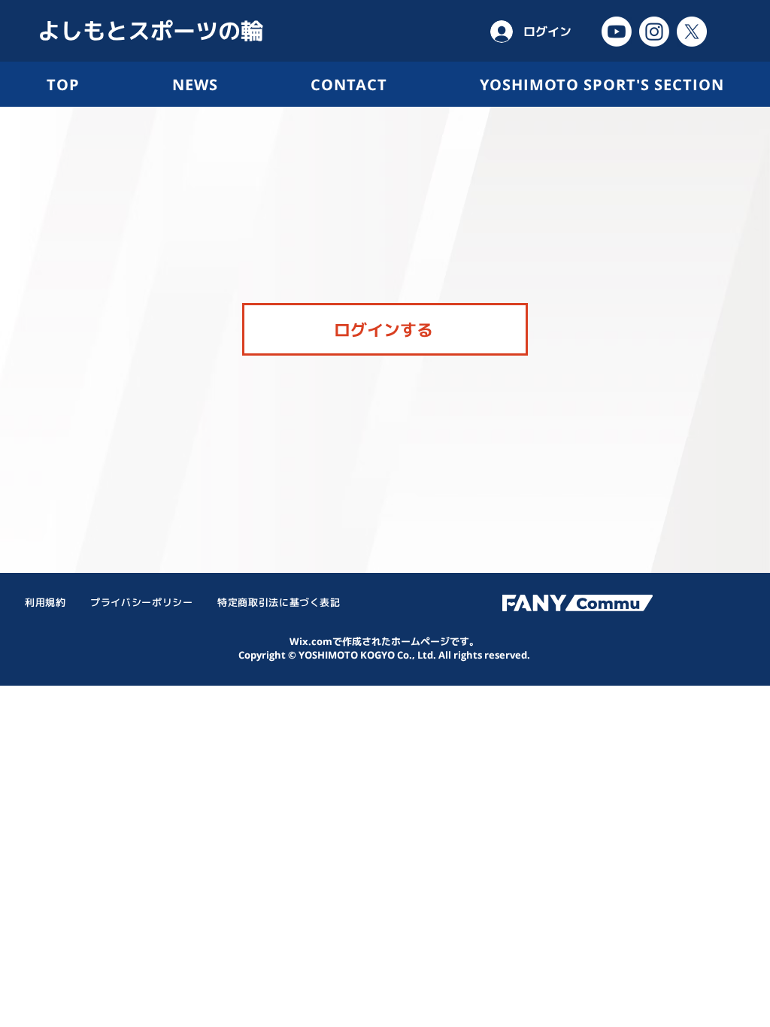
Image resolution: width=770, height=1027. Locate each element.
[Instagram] (654, 32)
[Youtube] (617, 32)
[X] (692, 32)
